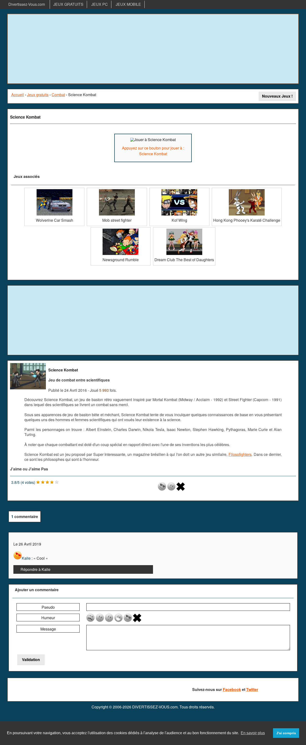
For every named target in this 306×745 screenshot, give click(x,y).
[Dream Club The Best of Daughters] (184, 229)
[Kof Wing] (179, 189)
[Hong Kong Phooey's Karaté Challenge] (247, 189)
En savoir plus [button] (253, 733)
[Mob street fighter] (117, 189)
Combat (58, 94)
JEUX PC (99, 4)
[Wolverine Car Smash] (54, 189)
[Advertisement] (153, 48)
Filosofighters (240, 454)
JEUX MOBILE (128, 4)
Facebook (232, 689)
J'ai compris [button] (286, 733)
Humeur (48, 617)
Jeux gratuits (38, 94)
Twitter (252, 689)
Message (48, 629)
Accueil (17, 94)
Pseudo (48, 607)
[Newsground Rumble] (120, 229)
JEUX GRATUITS (68, 4)
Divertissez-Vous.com (26, 4)
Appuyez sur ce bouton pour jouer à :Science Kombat (153, 150)
